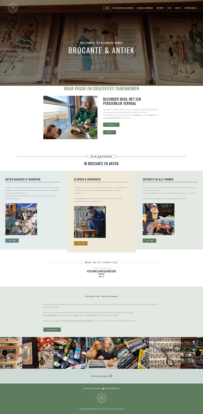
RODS (122, 409)
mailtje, (75, 315)
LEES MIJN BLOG (111, 124)
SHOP (10, 240)
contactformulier (91, 315)
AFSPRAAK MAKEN (52, 329)
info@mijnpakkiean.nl (112, 388)
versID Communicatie (106, 409)
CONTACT (109, 132)
